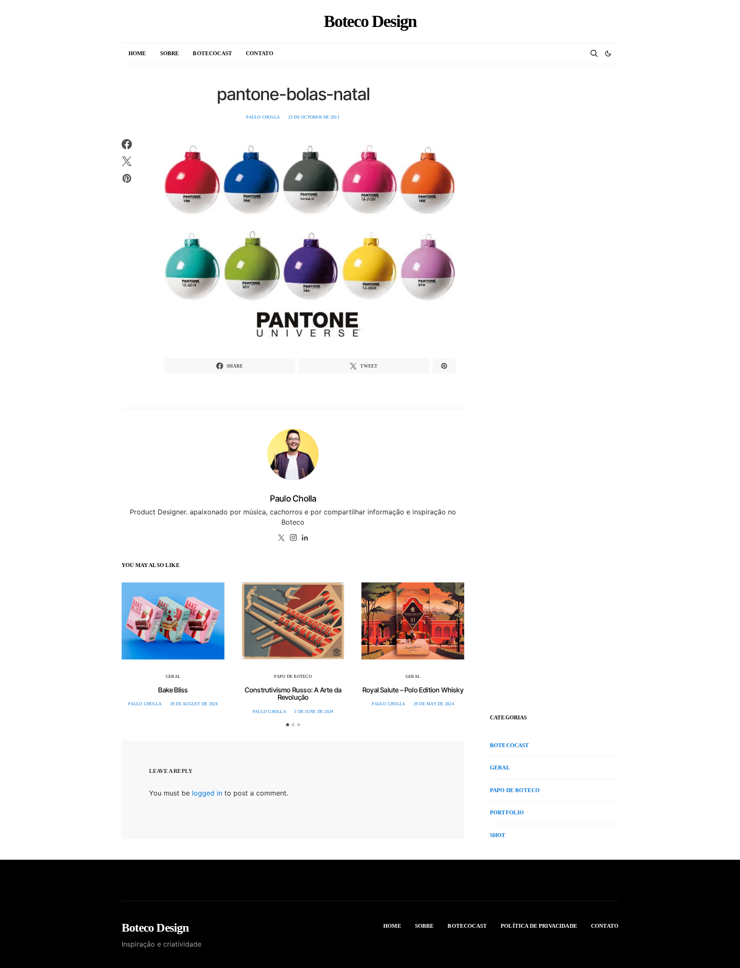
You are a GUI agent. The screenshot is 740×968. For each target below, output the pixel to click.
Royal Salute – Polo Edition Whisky (412, 690)
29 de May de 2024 (434, 703)
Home (137, 53)
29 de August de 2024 (194, 703)
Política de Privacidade (539, 926)
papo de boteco (293, 676)
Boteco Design (370, 21)
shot (498, 835)
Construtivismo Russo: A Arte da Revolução (293, 694)
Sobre (169, 53)
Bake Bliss (173, 690)
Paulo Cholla (263, 117)
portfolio (507, 812)
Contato (259, 53)
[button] (608, 53)
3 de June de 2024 (313, 711)
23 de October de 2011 (314, 117)
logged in (207, 793)
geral (173, 676)
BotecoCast (212, 53)
